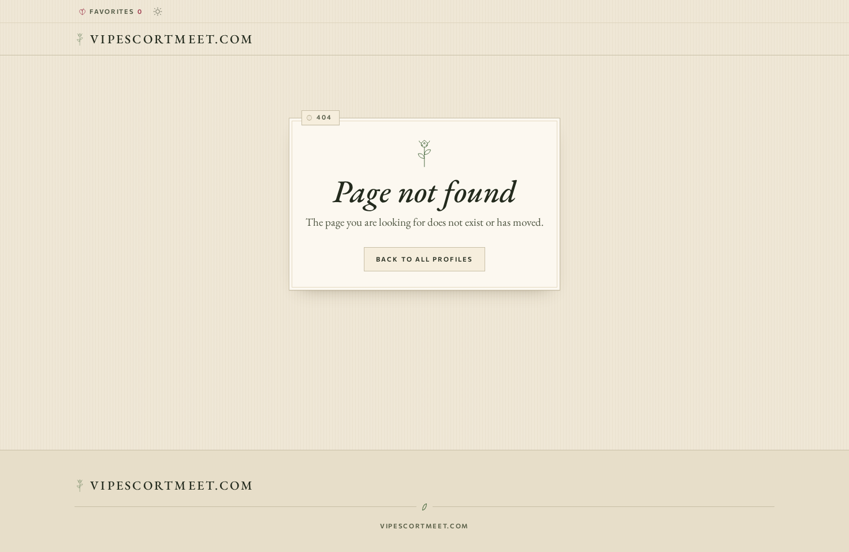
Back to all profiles (424, 259)
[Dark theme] (157, 11)
